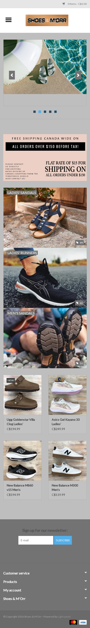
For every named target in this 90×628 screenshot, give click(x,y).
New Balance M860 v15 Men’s (20, 487)
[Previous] (12, 75)
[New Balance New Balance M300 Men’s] (67, 461)
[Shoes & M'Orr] (53, 20)
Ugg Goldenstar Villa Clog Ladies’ (21, 422)
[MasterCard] (73, 622)
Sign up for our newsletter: (45, 530)
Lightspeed (64, 616)
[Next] (78, 75)
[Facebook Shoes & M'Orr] (41, 553)
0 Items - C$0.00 (77, 3)
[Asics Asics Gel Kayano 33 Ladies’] (67, 395)
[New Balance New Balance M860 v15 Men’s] (22, 461)
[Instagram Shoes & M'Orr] (48, 553)
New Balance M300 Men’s (65, 487)
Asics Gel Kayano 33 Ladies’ (66, 422)
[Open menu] (8, 19)
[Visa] (82, 622)
